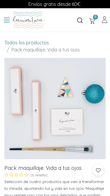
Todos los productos (26, 43)
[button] (98, 170)
